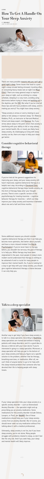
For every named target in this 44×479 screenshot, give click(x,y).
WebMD (22, 415)
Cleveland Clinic (31, 185)
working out (35, 100)
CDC (19, 103)
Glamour (28, 121)
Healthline (37, 338)
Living (4, 9)
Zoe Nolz (7, 22)
